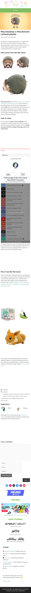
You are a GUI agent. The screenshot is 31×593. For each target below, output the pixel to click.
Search (26, 480)
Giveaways (5, 389)
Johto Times (7, 558)
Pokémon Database (9, 551)
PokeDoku (7, 553)
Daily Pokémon (8, 562)
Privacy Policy (6, 581)
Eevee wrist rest (5, 286)
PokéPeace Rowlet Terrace (16, 282)
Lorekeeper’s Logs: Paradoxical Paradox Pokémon (16, 394)
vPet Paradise (8, 566)
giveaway (4, 392)
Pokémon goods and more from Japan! (15, 515)
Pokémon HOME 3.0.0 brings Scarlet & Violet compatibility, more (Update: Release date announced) (14, 398)
